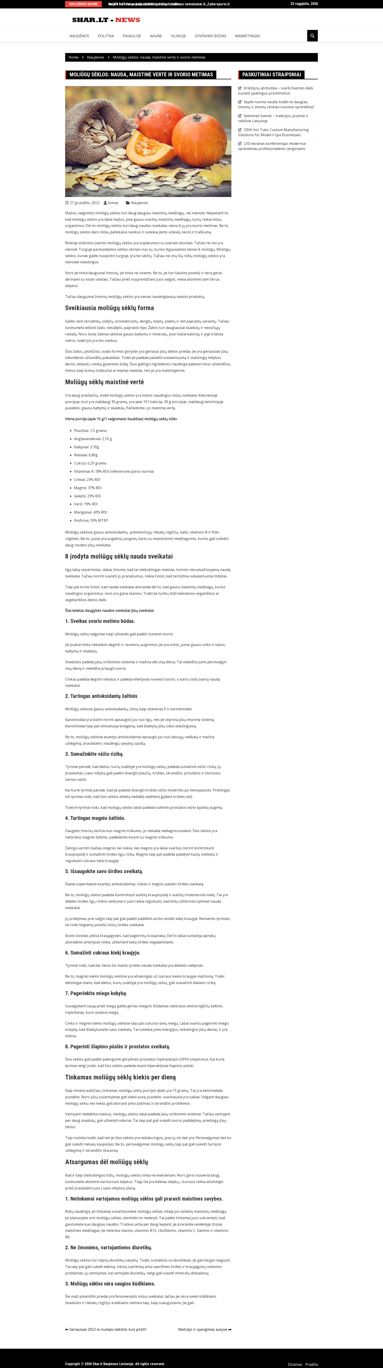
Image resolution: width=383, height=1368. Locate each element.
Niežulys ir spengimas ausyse (202, 1329)
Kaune (156, 35)
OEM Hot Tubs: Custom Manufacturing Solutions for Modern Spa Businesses (273, 132)
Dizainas (295, 1364)
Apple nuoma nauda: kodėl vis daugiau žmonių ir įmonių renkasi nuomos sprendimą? (276, 104)
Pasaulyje (132, 35)
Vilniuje (178, 35)
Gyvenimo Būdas (210, 35)
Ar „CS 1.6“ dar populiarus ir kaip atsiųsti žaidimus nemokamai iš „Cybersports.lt (169, 4)
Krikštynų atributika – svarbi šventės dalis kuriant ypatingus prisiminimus (275, 91)
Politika (106, 35)
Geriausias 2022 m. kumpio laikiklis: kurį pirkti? (108, 1329)
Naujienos (79, 35)
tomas (113, 202)
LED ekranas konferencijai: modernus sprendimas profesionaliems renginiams (272, 146)
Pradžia (311, 1364)
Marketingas (247, 35)
